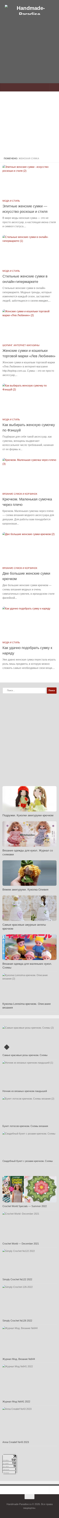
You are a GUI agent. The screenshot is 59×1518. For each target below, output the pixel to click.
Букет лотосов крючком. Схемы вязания (25, 1126)
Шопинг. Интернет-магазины (20, 345)
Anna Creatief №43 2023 (15, 1442)
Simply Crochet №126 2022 (17, 1320)
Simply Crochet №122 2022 (17, 1279)
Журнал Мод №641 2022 (16, 1401)
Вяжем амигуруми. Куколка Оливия (25, 889)
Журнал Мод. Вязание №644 (18, 1359)
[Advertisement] (29, 56)
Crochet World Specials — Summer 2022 (24, 1206)
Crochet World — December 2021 (20, 1243)
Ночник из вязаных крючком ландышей (24, 1091)
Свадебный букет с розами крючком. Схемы (27, 1161)
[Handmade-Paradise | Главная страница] (29, 10)
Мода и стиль (11, 200)
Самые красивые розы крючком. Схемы (25, 1055)
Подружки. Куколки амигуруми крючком (27, 815)
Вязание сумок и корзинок (19, 494)
